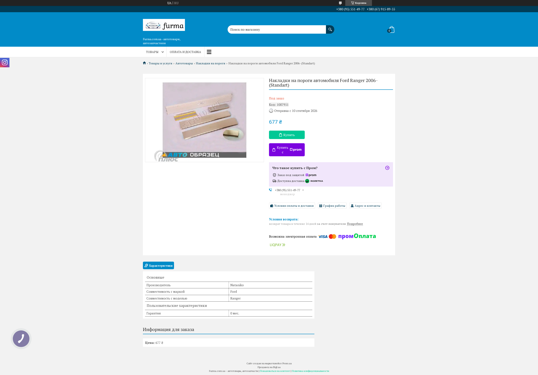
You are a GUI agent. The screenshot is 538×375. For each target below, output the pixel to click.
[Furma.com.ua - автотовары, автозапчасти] (164, 23)
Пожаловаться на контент (275, 370)
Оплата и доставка (185, 52)
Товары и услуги (160, 63)
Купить (289, 135)
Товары (152, 52)
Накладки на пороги (210, 63)
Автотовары (184, 63)
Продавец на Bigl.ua (269, 367)
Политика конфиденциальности (310, 370)
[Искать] (330, 27)
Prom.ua (287, 363)
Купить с (282, 149)
